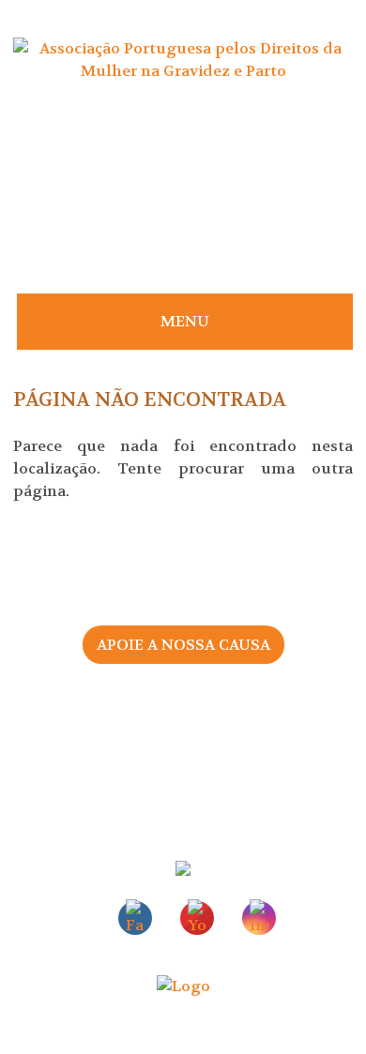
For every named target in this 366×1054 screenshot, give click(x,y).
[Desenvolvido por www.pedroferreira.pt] (183, 986)
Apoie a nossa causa (183, 645)
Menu (184, 321)
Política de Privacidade (183, 772)
